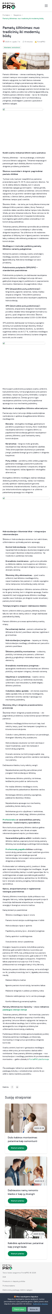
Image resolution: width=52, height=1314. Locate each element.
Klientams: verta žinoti (12, 47)
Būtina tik (34, 1309)
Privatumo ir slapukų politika (14, 1281)
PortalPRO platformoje (39, 1059)
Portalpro (6, 15)
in (17, 1087)
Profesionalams (9, 1286)
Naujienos (17, 15)
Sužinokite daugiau (40, 1304)
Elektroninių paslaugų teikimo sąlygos (17, 1290)
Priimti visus (19, 1309)
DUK (4, 1277)
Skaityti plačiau (17, 1148)
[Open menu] (46, 5)
